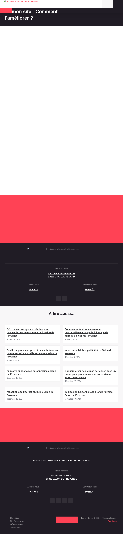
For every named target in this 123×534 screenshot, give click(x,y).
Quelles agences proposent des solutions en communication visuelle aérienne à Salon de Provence (32, 353)
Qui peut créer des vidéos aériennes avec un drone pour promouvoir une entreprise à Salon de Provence (90, 374)
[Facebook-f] (58, 298)
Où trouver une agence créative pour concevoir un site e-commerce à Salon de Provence (30, 332)
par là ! (90, 289)
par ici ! (33, 289)
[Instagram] (64, 298)
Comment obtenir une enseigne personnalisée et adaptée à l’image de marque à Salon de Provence (86, 332)
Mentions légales (109, 518)
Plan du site (112, 521)
